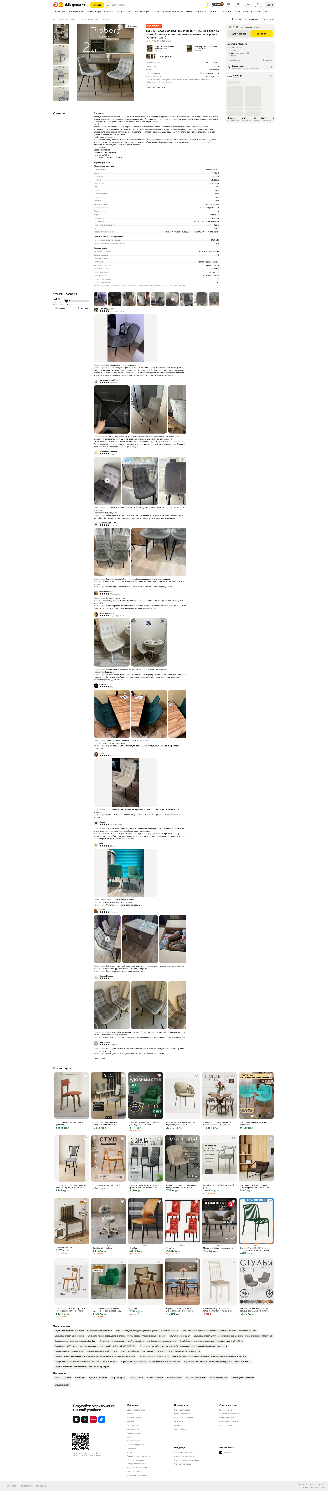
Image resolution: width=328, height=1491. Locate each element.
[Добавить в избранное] (86, 1075)
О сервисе (178, 1421)
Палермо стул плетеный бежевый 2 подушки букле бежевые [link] (181, 1123)
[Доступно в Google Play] (84, 1422)
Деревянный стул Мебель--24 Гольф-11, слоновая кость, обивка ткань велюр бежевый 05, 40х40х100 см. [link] (219, 1310)
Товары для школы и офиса (138, 1456)
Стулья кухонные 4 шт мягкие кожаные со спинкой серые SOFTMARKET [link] (105, 1123)
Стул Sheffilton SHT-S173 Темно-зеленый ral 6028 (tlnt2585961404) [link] (254, 1249)
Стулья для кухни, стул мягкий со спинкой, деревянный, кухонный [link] (217, 1123)
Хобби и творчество (135, 1445)
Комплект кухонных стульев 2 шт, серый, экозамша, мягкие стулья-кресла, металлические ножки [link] (254, 1310)
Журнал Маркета (181, 1429)
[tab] (60, 12)
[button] (154, 26)
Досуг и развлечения (136, 1410)
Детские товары (134, 1471)
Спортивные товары (135, 1460)
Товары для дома (134, 1433)
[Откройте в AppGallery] (93, 1422)
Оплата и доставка (182, 1414)
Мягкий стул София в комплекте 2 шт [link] (218, 1248)
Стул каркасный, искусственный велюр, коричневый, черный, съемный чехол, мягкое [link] (256, 1186)
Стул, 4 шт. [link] (170, 1248)
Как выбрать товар (182, 1410)
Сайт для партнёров (182, 1464)
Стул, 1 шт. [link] (133, 1248)
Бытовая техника (134, 1418)
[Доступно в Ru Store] (101, 1422)
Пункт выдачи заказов (228, 1421)
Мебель (130, 1414)
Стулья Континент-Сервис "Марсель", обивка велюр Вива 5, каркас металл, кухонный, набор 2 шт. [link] (71, 1186)
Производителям (226, 1418)
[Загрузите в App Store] (76, 1422)
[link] (83, 1331)
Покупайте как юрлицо (183, 1418)
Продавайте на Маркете (184, 1456)
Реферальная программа (229, 1414)
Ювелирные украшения (137, 1475)
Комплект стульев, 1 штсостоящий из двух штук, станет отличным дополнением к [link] (144, 1123)
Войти (270, 5)
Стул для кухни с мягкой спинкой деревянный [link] (69, 1123)
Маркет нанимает (226, 1425)
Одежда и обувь (134, 1429)
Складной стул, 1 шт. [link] (64, 1247)
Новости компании (227, 1410)
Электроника (132, 1425)
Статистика (11, 1486)
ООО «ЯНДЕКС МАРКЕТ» (314, 1484)
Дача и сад (131, 1448)
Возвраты (178, 1425)
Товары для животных (136, 1464)
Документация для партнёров (186, 1460)
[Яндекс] (322, 1488)
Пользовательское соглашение (33, 1486)
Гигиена (130, 1421)
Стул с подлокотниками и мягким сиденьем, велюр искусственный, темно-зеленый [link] (107, 1310)
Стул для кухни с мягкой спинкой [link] (106, 1185)
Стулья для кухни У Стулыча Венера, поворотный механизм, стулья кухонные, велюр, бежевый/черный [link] (181, 1186)
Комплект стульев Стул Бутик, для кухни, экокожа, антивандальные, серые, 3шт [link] (143, 1186)
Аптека (130, 1437)
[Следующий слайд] (135, 62)
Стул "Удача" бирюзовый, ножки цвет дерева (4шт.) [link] (255, 1123)
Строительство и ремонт (137, 1468)
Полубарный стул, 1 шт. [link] (102, 1248)
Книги (129, 1452)
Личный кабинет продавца (185, 1452)
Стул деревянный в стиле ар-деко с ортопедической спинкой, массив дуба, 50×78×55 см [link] (70, 1310)
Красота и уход (133, 1441)
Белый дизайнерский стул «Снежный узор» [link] (218, 1186)
